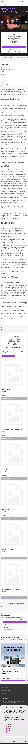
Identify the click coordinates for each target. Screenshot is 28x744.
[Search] (15, 2)
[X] (3, 693)
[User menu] (24, 2)
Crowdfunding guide (19, 619)
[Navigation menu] (26, 1)
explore (7, 640)
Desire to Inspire (8, 509)
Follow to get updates (8, 629)
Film (2, 76)
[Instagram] (7, 693)
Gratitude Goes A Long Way (12, 430)
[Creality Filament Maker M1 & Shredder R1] (13, 655)
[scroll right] (26, 22)
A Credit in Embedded (10, 589)
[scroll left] (2, 22)
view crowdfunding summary (14, 51)
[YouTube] (5, 693)
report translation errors (11, 702)
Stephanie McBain (6, 9)
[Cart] (18, 2)
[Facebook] (1, 693)
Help (11, 619)
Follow (14, 46)
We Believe (6, 390)
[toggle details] (24, 680)
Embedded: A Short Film (10, 8)
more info (3, 71)
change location (20, 4)
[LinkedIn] (9, 693)
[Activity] (21, 1)
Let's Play (5, 469)
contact (7, 71)
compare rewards (8, 356)
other (3, 81)
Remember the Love (9, 549)
